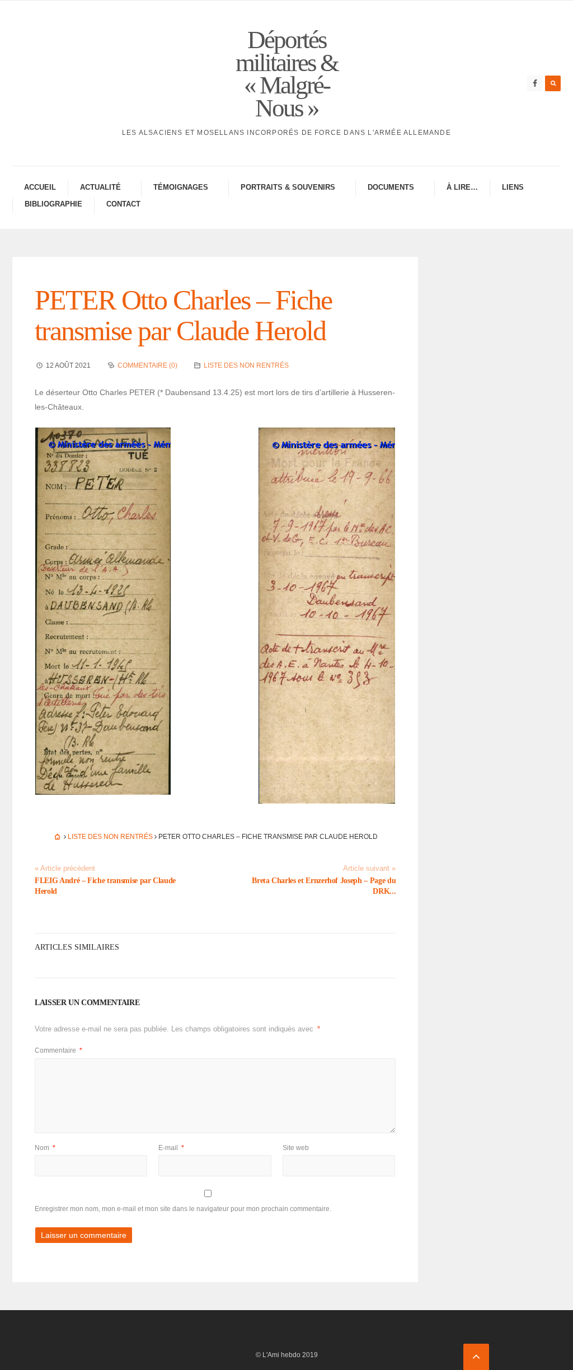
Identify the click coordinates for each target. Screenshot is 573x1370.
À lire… (462, 187)
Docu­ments (391, 187)
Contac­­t (123, 204)
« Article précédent (65, 868)
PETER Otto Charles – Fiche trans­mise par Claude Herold (183, 315)
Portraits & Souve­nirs (288, 187)
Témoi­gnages (180, 187)
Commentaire (58, 1050)
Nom (45, 1148)
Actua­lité (100, 187)
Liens (513, 187)
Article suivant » (369, 868)
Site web (296, 1148)
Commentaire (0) (147, 365)
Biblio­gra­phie (53, 204)
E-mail (171, 1148)
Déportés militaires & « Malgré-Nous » (287, 74)
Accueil (40, 187)
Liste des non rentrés (246, 365)
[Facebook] (535, 83)
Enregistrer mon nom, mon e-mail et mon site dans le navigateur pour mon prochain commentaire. (183, 1209)
